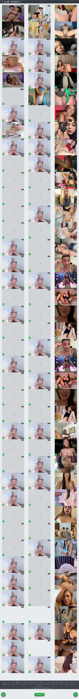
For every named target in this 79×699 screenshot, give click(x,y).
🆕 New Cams (6, 684)
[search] (75, 694)
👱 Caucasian (18, 682)
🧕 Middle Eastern (25, 682)
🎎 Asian (4, 682)
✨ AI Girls (40, 684)
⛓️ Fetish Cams (34, 684)
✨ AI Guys (53, 684)
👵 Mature (32, 682)
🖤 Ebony (8, 682)
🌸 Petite (62, 682)
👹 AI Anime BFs (59, 684)
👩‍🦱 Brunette (47, 682)
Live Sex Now (39, 694)
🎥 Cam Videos (66, 684)
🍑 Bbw (57, 682)
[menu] (3, 694)
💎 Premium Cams (26, 684)
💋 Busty (66, 682)
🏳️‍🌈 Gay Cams (12, 684)
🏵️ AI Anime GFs (46, 684)
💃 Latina (13, 682)
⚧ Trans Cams (19, 684)
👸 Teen (37, 682)
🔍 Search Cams (39, 685)
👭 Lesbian (71, 682)
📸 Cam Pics (73, 684)
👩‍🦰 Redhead (53, 682)
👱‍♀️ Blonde (42, 682)
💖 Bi (76, 682)
